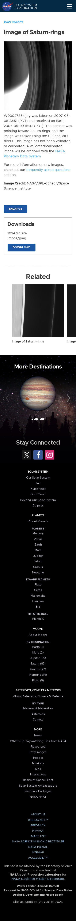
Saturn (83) (38, 663)
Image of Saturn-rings (28, 341)
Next (67, 398)
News (38, 735)
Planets (38, 515)
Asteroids (38, 714)
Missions (38, 763)
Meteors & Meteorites (38, 708)
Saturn (38, 561)
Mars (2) (38, 652)
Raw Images (13, 22)
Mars (38, 550)
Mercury (38, 533)
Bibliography (38, 820)
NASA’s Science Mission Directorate (37, 878)
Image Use (38, 836)
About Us (38, 814)
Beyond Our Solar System (38, 500)
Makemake (38, 595)
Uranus (38, 567)
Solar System (38, 471)
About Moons (38, 634)
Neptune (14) (38, 674)
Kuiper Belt (38, 488)
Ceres (38, 590)
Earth (38, 544)
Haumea (38, 601)
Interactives (38, 774)
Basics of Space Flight (38, 780)
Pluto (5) (38, 680)
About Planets (38, 521)
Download (21, 247)
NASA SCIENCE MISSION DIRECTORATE (38, 841)
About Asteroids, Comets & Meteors (38, 696)
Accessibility (38, 858)
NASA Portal (38, 847)
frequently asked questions (48, 170)
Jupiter (38, 419)
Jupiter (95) (38, 658)
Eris (38, 606)
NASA (6, 6)
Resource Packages (38, 791)
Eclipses (38, 505)
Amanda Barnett (48, 886)
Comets (38, 719)
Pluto (38, 584)
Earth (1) (38, 646)
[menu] (69, 6)
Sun (38, 483)
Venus (38, 539)
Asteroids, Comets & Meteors (38, 690)
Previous (8, 398)
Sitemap (38, 852)
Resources (38, 746)
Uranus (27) (38, 669)
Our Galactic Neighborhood (23, 16)
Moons (38, 629)
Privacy (38, 831)
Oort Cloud (38, 494)
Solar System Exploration (23, 6)
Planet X (38, 618)
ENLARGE (15, 208)
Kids (38, 769)
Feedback (38, 825)
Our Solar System (38, 477)
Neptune (38, 572)
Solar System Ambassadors (38, 785)
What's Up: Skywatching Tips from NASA (38, 741)
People (38, 757)
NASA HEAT (38, 796)
